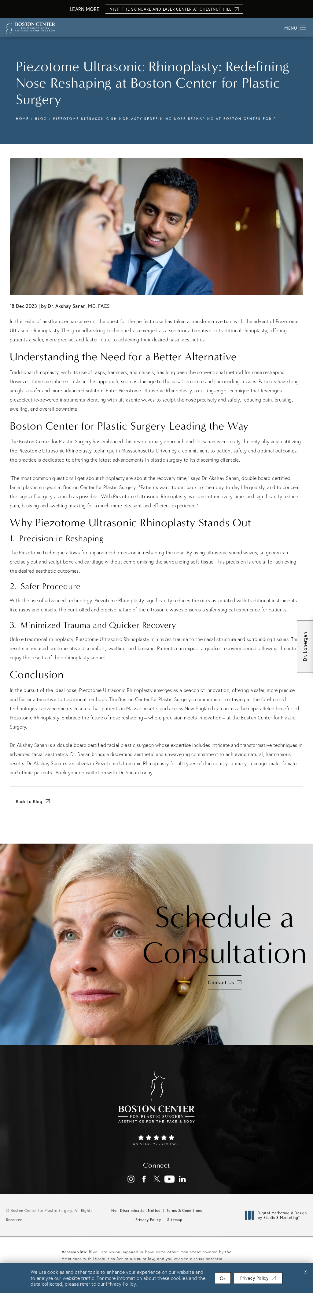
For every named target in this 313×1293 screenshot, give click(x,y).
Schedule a (224, 935)
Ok (223, 1278)
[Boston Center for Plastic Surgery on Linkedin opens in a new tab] (182, 1179)
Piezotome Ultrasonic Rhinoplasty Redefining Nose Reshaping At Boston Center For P (164, 119)
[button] (303, 28)
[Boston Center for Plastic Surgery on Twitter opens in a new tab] (156, 1179)
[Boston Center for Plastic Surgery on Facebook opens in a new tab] (144, 1179)
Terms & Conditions (184, 1210)
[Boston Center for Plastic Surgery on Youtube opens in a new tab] (169, 1179)
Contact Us (221, 982)
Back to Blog (29, 801)
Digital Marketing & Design (282, 1215)
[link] (156, 1141)
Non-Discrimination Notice (135, 1210)
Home (22, 119)
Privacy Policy (148, 1219)
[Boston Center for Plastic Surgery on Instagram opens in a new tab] (131, 1179)
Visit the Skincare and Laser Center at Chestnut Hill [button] (170, 9)
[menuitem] (131, 1179)
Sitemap (174, 1219)
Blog (41, 119)
